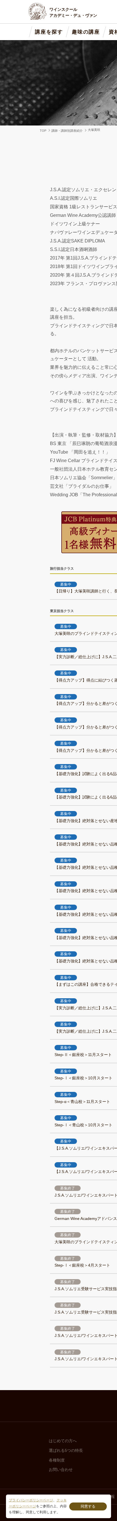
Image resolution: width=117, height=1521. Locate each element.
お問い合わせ (61, 1469)
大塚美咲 (94, 129)
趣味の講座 (86, 32)
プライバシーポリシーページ (31, 1500)
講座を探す (49, 32)
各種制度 (57, 1460)
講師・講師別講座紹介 (67, 130)
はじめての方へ (63, 1440)
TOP (43, 130)
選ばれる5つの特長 (66, 1450)
